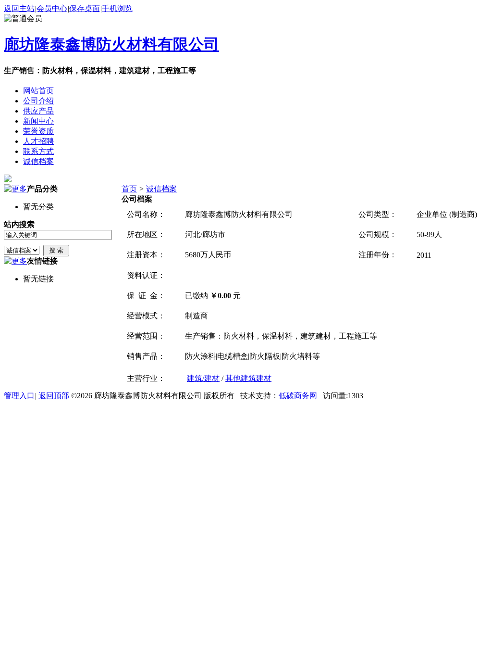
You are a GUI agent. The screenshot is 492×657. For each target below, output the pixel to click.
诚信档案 (161, 189)
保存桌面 (84, 8)
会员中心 (52, 8)
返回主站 (19, 8)
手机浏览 (117, 8)
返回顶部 (53, 396)
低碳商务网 (298, 396)
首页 (129, 189)
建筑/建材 (203, 378)
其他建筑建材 (248, 378)
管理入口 (19, 396)
